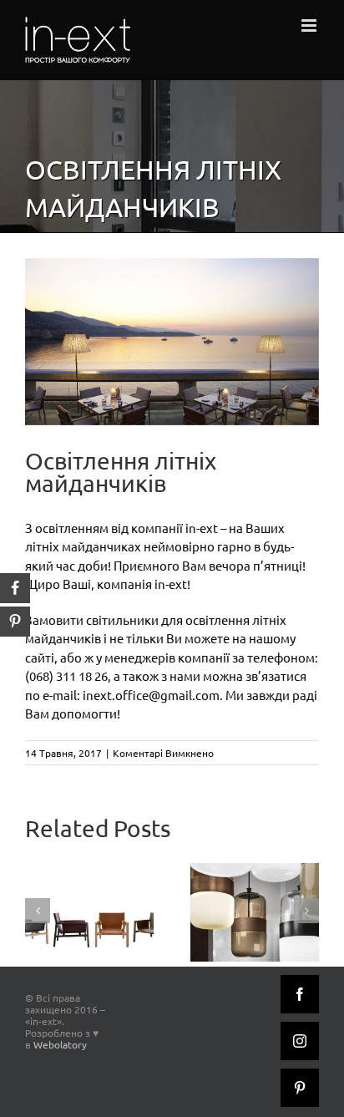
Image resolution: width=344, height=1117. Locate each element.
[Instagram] (300, 1041)
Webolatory (60, 1044)
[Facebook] (300, 994)
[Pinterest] (300, 1088)
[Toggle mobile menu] (310, 25)
